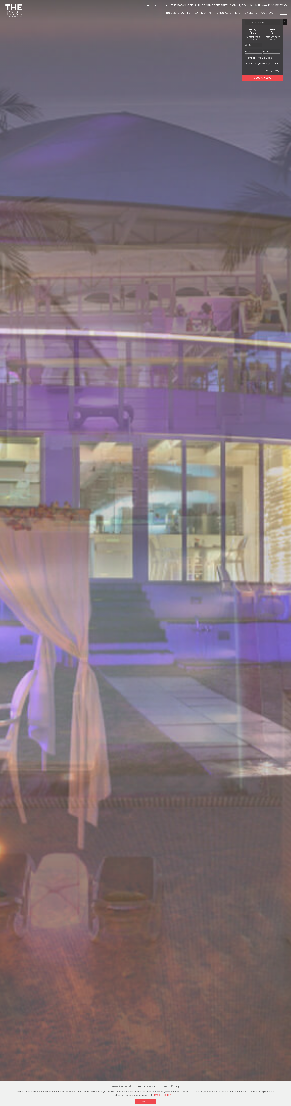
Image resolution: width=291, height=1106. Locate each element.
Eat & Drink (204, 13)
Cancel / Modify (271, 70)
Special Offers (228, 13)
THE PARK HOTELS (183, 5)
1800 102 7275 (277, 5)
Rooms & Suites (178, 13)
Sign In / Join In (241, 5)
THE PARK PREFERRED (213, 5)
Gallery (251, 13)
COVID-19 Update (156, 5)
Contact (268, 13)
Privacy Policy (162, 1095)
